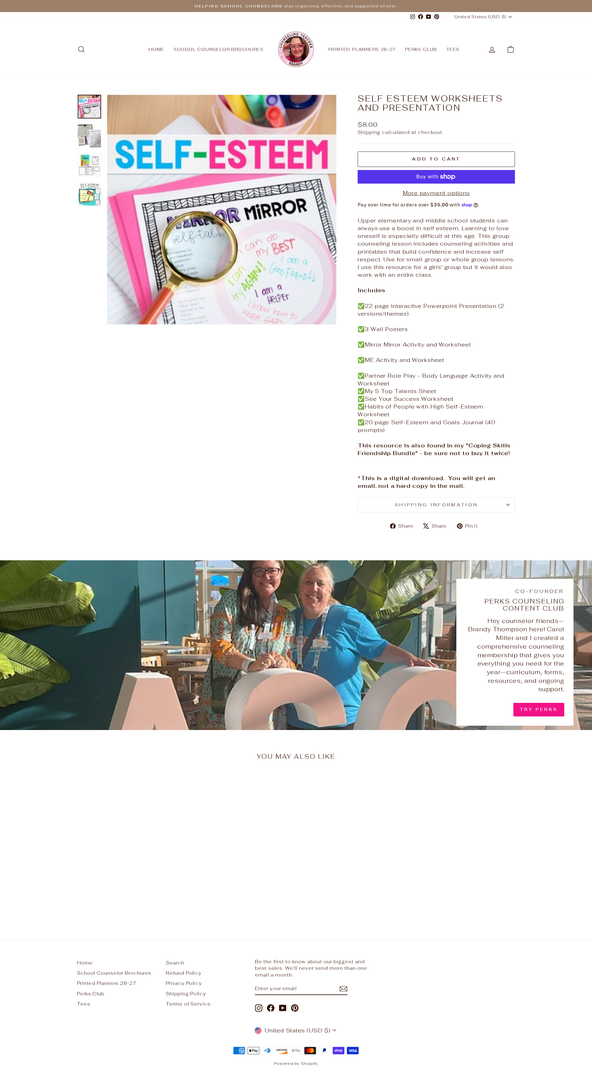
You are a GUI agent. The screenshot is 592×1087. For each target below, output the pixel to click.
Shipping (369, 132)
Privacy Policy (184, 983)
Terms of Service (188, 1004)
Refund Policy (184, 973)
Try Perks (539, 709)
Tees (453, 49)
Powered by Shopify (296, 1063)
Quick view (129, 873)
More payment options (436, 193)
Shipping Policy (186, 994)
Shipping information (436, 505)
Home (156, 49)
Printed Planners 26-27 (362, 49)
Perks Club (421, 49)
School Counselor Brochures (219, 49)
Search (175, 963)
